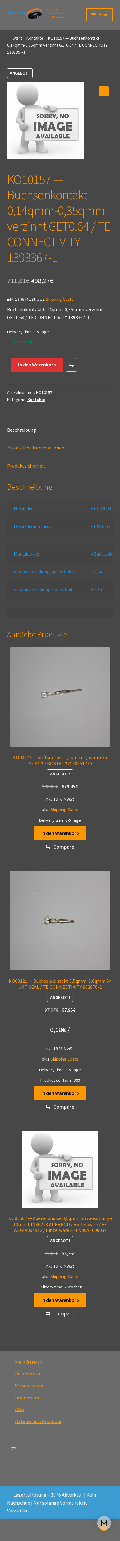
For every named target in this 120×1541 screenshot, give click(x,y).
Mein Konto (20, 1530)
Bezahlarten (28, 1374)
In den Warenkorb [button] (60, 833)
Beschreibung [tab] (21, 430)
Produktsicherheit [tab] (26, 466)
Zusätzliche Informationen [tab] (35, 448)
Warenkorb (92, 1525)
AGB (19, 1409)
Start (17, 38)
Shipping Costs (60, 299)
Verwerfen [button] (18, 1511)
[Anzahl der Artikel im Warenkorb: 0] (13, 1449)
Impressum (27, 1397)
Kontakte (34, 38)
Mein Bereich (28, 1362)
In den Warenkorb (37, 364)
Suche (60, 1530)
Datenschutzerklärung (39, 1421)
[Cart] (104, 1523)
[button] (104, 91)
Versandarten (29, 1385)
